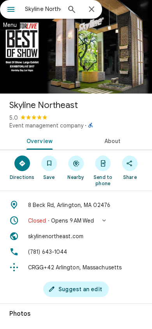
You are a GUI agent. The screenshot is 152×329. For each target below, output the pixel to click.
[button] (76, 220)
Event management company (46, 125)
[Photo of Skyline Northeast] (76, 47)
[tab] (38, 140)
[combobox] (43, 9)
